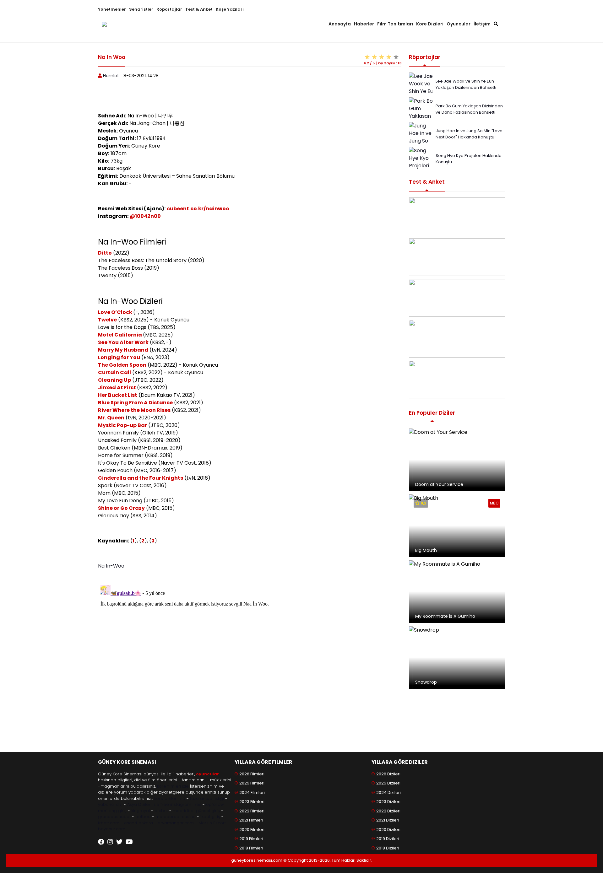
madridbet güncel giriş (196, 811)
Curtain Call (114, 372)
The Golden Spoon (122, 365)
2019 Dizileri (387, 839)
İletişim (482, 24)
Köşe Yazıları (230, 9)
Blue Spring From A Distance (135, 402)
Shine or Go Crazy (121, 508)
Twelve (107, 319)
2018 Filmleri (251, 848)
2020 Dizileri (388, 830)
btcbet (161, 811)
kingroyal (140, 811)
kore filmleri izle (173, 786)
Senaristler (141, 9)
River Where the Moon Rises (134, 410)
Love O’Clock (115, 312)
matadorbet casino (175, 817)
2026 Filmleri (251, 774)
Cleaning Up (114, 380)
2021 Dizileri (387, 820)
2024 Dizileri (388, 792)
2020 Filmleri (251, 830)
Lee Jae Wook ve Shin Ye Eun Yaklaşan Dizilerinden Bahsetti (466, 84)
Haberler (364, 24)
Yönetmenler (112, 9)
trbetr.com (108, 823)
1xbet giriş (210, 817)
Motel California (120, 334)
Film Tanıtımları (395, 24)
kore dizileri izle (169, 798)
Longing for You (119, 357)
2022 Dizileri (388, 811)
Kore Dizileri (429, 24)
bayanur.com (111, 829)
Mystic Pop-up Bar (122, 425)
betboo (143, 817)
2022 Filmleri (251, 811)
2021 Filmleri (251, 820)
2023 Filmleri (251, 802)
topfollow (214, 804)
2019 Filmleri (251, 839)
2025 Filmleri (251, 783)
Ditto (105, 252)
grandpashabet (114, 817)
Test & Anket (199, 9)
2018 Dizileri (387, 848)
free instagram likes (180, 804)
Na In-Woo (111, 565)
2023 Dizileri (388, 802)
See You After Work (123, 342)
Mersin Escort (212, 823)
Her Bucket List (117, 395)
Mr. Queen (111, 417)
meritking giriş (112, 811)
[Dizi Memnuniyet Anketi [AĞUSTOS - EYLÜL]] (457, 379)
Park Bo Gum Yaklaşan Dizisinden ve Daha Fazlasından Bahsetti (469, 109)
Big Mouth (426, 550)
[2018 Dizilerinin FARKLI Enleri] (457, 298)
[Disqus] (249, 660)
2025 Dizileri (388, 783)
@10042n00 (145, 216)
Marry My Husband (123, 349)
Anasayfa (340, 24)
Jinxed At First (117, 387)
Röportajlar (169, 9)
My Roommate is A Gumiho (445, 616)
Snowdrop (426, 682)
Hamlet (111, 76)
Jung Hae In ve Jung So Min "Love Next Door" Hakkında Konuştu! (469, 134)
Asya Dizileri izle (143, 804)
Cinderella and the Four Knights (140, 478)
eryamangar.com (176, 823)
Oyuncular (458, 24)
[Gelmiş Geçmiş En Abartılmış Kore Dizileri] (457, 257)
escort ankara (138, 823)
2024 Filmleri (252, 792)
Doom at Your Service (439, 484)
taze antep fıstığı (207, 798)
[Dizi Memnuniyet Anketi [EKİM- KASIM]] (457, 339)
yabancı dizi (110, 804)
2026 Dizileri (388, 774)
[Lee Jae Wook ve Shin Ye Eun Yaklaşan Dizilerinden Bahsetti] (423, 94)
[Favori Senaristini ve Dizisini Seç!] (457, 216)
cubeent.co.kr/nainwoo (198, 208)
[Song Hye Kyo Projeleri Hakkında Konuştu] (420, 165)
